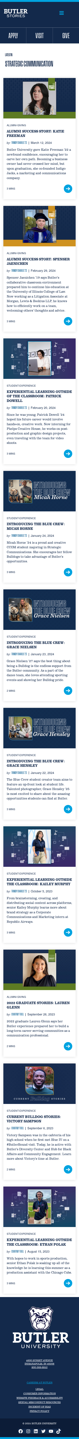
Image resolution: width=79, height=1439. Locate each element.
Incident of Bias (39, 1406)
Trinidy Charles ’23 (19, 142)
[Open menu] (61, 13)
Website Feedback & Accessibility (39, 1397)
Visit (39, 35)
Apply (13, 35)
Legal (40, 1389)
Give (66, 35)
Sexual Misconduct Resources (39, 1402)
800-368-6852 (40, 1367)
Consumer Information (39, 1393)
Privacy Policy (39, 1411)
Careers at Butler (39, 1382)
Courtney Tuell (17, 1014)
